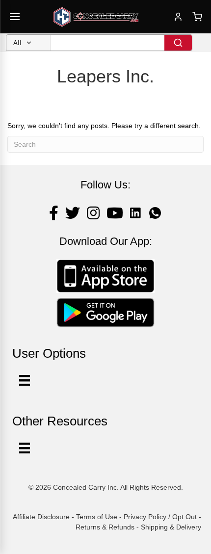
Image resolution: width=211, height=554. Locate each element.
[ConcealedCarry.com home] (96, 16)
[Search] (178, 43)
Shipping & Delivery (171, 527)
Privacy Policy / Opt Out (160, 517)
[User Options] (24, 380)
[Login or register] (178, 17)
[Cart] (197, 17)
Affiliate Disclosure (41, 517)
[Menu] (24, 448)
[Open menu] (15, 17)
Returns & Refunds (105, 527)
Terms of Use (96, 517)
